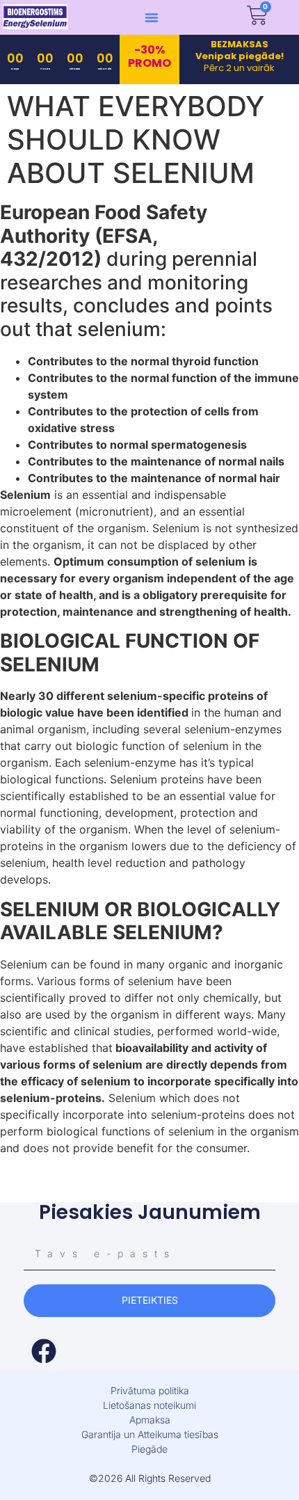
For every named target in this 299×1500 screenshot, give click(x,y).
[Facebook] (43, 1351)
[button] (151, 17)
